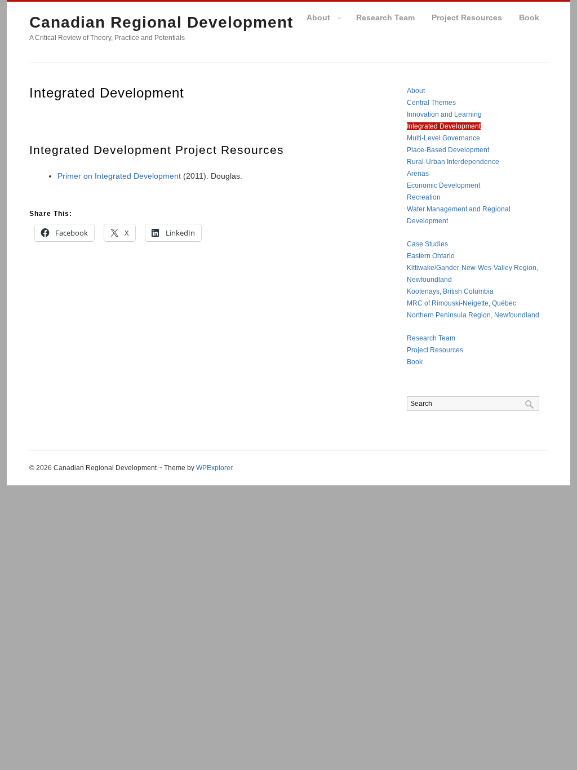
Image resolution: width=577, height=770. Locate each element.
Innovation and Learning (444, 114)
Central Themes (431, 103)
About (314, 19)
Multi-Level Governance (443, 138)
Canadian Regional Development (161, 22)
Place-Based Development (448, 150)
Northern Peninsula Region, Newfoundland (473, 315)
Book (529, 17)
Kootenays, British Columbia (450, 291)
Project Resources (467, 17)
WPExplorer (214, 468)
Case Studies (427, 244)
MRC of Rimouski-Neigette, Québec (461, 303)
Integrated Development (444, 126)
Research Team (385, 17)
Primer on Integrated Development (119, 175)
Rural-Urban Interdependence (453, 162)
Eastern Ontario (431, 256)
